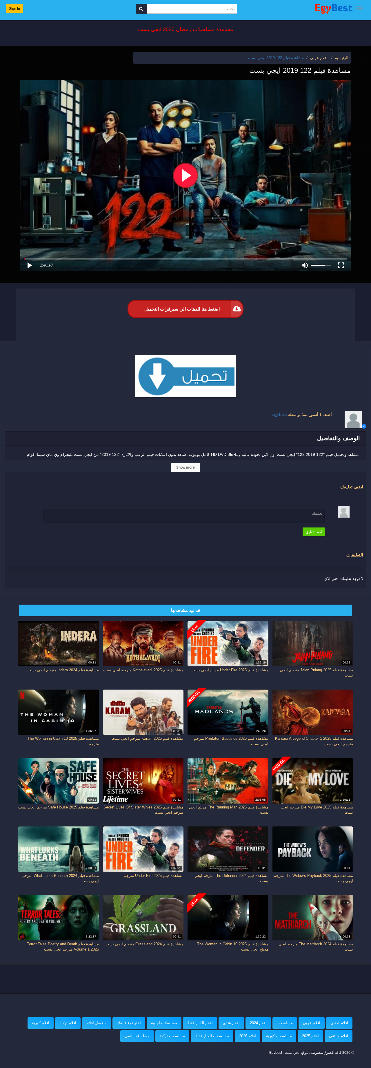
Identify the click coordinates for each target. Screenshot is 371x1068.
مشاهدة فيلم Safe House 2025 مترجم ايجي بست (58, 807)
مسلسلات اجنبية (164, 1023)
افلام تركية (67, 1023)
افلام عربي (311, 1023)
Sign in (14, 9)
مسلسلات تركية (172, 1036)
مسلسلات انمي (137, 1036)
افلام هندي (231, 1023)
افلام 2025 (310, 1036)
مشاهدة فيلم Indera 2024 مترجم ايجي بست (63, 670)
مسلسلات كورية (279, 1036)
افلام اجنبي (339, 1023)
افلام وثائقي (338, 1036)
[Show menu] (359, 8)
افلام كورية (40, 1023)
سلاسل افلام (96, 1023)
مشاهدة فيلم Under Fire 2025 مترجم (153, 875)
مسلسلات (285, 1023)
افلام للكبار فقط (200, 1023)
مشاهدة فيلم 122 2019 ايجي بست (276, 58)
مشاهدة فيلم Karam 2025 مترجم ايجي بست (147, 738)
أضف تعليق (314, 532)
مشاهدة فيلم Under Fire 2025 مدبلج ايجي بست (230, 670)
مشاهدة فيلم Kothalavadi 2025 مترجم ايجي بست (143, 670)
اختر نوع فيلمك (129, 1023)
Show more (185, 467)
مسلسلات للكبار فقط (212, 1036)
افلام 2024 (258, 1023)
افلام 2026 (247, 1036)
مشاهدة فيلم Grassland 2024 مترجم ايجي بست (144, 944)
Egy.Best (279, 414)
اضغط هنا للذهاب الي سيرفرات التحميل (182, 309)
